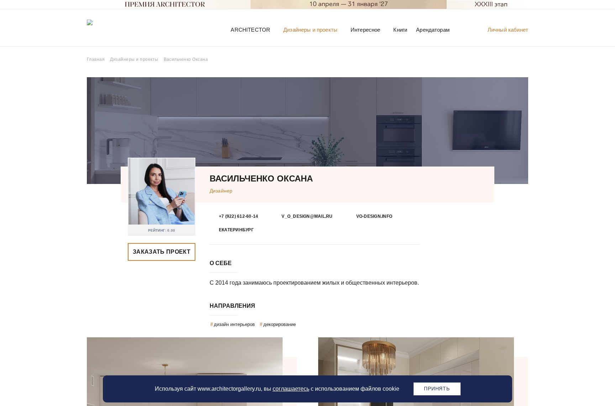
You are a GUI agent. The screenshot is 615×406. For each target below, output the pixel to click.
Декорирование (279, 324)
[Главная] (124, 29)
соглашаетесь (291, 389)
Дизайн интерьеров (234, 324)
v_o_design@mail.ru (307, 216)
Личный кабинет (508, 30)
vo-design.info (374, 216)
